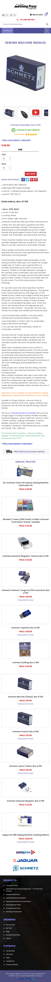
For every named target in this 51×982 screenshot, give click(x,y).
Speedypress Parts (13, 905)
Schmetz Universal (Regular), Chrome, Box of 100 (26, 556)
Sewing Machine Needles (16, 898)
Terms (8, 938)
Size (20, 149)
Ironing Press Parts (13, 908)
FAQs (8, 958)
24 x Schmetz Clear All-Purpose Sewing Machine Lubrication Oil (25, 484)
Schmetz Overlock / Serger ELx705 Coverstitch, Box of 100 (25, 591)
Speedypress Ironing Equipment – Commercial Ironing (24, 890)
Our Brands (10, 951)
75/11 (4, 154)
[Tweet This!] (27, 179)
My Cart (9, 928)
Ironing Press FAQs (13, 935)
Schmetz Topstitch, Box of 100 (25, 627)
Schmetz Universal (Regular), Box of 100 (25, 801)
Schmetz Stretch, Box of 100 (25, 731)
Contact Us (7, 31)
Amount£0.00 (46, 14)
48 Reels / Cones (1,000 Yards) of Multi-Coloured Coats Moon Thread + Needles (26, 520)
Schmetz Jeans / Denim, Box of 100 (25, 766)
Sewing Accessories (14, 911)
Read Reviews (19, 134)
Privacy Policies (12, 964)
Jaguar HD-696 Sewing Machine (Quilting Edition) (25, 835)
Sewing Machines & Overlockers (18, 901)
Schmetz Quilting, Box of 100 (25, 662)
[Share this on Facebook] (23, 179)
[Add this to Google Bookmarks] (32, 179)
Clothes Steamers (13, 894)
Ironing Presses (12, 885)
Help (8, 931)
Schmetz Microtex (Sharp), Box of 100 (25, 696)
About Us (9, 954)
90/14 (4, 164)
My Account (37, 14)
